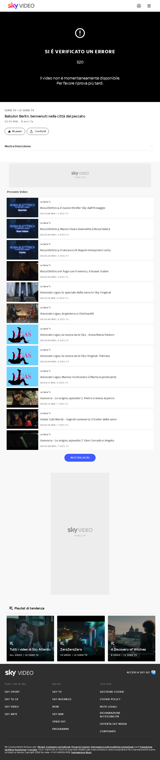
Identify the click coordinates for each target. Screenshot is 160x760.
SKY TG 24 (11, 699)
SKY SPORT (12, 691)
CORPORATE (108, 731)
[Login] (139, 6)
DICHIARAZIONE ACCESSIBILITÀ (110, 714)
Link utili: (106, 683)
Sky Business (62, 699)
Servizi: (57, 683)
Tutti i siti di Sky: (16, 683)
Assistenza (20, 749)
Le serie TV (26, 110)
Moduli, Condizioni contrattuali (54, 747)
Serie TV (10, 110)
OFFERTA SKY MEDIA (113, 723)
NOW (55, 706)
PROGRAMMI (60, 729)
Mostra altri (80, 457)
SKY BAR (58, 714)
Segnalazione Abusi (81, 752)
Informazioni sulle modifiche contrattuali (112, 747)
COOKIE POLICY (110, 699)
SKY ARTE (11, 714)
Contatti (32, 749)
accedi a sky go (138, 672)
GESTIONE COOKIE (112, 691)
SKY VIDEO (12, 706)
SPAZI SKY (59, 721)
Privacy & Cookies (80, 747)
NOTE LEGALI (108, 706)
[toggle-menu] (149, 6)
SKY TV (57, 691)
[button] (15, 131)
